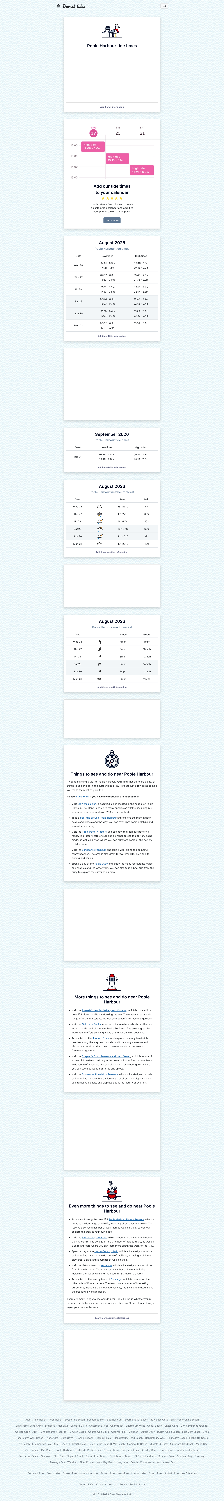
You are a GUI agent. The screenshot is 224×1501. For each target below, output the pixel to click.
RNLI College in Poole (94, 1237)
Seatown (46, 1456)
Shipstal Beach (75, 1456)
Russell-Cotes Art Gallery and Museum (104, 1010)
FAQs (91, 1484)
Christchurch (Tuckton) (54, 1431)
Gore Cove (67, 1437)
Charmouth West (135, 1425)
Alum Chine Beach (35, 1419)
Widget (113, 1484)
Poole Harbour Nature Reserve (126, 1219)
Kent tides (123, 1473)
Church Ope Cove (98, 1431)
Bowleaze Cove (159, 1419)
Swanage (116, 1279)
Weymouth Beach (128, 1462)
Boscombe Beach (75, 1419)
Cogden (133, 1431)
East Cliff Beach (191, 1431)
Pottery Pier (94, 1450)
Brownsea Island (87, 803)
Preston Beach (111, 1450)
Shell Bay (59, 1456)
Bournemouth (114, 1419)
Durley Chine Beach (168, 1431)
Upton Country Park (106, 1251)
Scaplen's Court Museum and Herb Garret (106, 1056)
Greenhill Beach (84, 1437)
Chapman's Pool (98, 1425)
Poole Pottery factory (94, 831)
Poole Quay (101, 863)
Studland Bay (184, 1456)
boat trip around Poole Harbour (98, 817)
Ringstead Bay (131, 1450)
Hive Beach (23, 1443)
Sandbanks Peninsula (94, 849)
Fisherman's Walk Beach (29, 1437)
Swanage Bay (57, 1462)
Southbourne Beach (121, 1456)
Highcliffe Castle (198, 1437)
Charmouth (116, 1425)
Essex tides (155, 1473)
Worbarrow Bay (166, 1462)
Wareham (106, 1265)
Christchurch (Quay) (26, 1431)
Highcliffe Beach (177, 1437)
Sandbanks (167, 1450)
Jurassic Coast (101, 1038)
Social (133, 1484)
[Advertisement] (112, 384)
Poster (123, 1484)
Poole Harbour (64, 1450)
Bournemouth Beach (136, 1419)
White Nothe (147, 1462)
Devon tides (53, 1473)
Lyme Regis (95, 1443)
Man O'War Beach (114, 1443)
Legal (142, 1484)
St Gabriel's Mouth (145, 1456)
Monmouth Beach (137, 1443)
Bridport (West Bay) (56, 1425)
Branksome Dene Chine (29, 1425)
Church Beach (78, 1431)
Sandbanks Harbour (187, 1450)
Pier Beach (47, 1450)
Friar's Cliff (52, 1437)
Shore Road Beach (96, 1456)
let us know (82, 796)
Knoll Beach (60, 1443)
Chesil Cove (171, 1425)
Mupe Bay (201, 1443)
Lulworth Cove (77, 1443)
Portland (80, 1450)
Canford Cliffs (78, 1425)
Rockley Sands (149, 1450)
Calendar (101, 1484)
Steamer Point (166, 1456)
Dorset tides (70, 1473)
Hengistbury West (155, 1437)
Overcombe (32, 1450)
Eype (206, 1431)
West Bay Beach (106, 1462)
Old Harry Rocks (91, 1024)
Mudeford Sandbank (182, 1443)
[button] (112, 106)
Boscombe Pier (96, 1419)
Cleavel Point (118, 1431)
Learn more (112, 220)
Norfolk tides (189, 1473)
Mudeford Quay (159, 1443)
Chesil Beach (154, 1425)
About (82, 1484)
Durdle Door (147, 1431)
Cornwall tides (35, 1473)
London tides (138, 1473)
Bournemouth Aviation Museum (100, 1074)
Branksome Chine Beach (185, 1419)
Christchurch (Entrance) (194, 1425)
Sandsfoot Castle (29, 1456)
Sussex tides (108, 1473)
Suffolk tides (171, 1473)
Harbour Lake (104, 1437)
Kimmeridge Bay (41, 1443)
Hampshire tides (88, 1473)
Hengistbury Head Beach (128, 1437)
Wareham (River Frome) (80, 1462)
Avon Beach (55, 1419)
